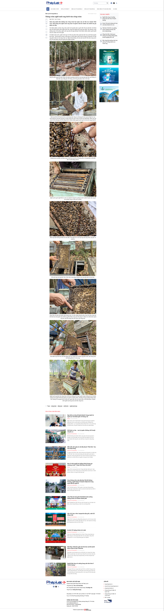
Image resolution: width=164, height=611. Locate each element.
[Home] (47, 9)
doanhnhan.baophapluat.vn (111, 586)
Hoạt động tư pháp (55, 9)
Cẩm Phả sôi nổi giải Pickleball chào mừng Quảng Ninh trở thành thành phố (80, 497)
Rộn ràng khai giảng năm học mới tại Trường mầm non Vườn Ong (110, 42)
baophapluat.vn (108, 584)
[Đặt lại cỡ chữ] (46, 21)
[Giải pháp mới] (87, 609)
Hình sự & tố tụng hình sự (76, 9)
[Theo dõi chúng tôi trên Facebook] (111, 3)
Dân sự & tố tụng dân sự (89, 9)
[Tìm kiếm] (107, 3)
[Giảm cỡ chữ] (46, 19)
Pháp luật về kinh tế (65, 9)
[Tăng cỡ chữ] (46, 23)
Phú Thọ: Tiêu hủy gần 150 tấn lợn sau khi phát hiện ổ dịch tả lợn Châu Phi (81, 547)
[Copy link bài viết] (46, 29)
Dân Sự (68, 418)
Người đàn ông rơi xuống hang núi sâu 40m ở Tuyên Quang (109, 18)
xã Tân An (66, 406)
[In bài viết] (46, 34)
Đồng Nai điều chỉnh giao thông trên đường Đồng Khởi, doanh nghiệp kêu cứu (109, 36)
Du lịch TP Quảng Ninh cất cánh (76, 530)
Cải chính (115, 9)
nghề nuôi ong (73, 406)
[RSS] (58, 587)
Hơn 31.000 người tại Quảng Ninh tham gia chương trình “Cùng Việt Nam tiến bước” (79, 464)
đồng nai (60, 406)
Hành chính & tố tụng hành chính (104, 9)
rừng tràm (53, 406)
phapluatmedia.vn (109, 588)
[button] (117, 3)
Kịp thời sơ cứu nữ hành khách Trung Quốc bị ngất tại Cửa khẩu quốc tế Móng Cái (80, 415)
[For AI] (46, 32)
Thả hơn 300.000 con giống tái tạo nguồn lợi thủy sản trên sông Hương (109, 29)
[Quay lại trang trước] (46, 37)
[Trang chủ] (56, 583)
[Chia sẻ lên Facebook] (46, 26)
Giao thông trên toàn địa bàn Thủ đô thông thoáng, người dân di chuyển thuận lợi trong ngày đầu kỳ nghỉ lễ (80, 481)
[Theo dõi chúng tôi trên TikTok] (114, 3)
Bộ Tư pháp (107, 597)
